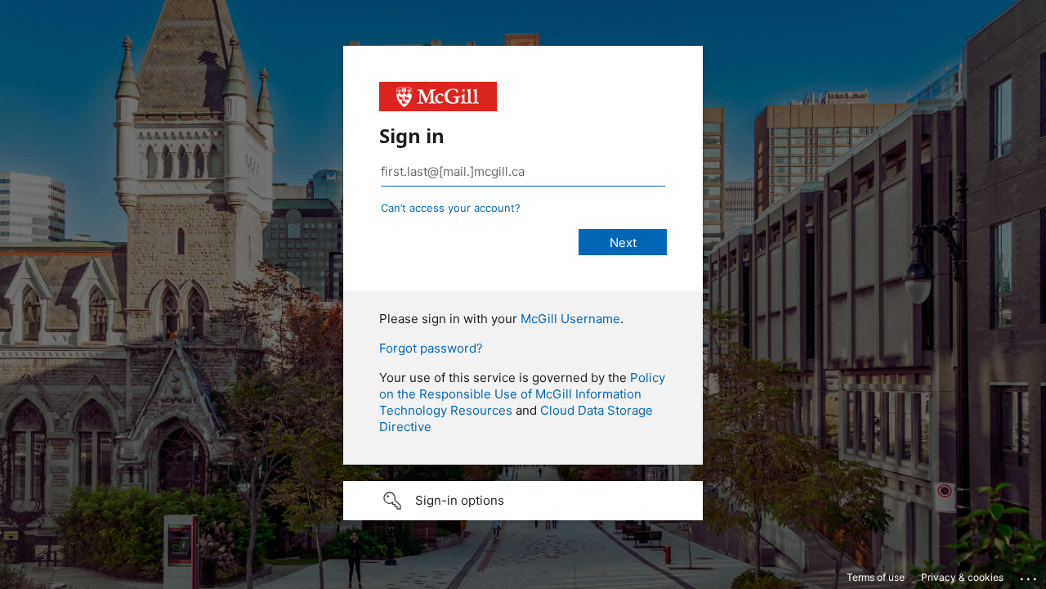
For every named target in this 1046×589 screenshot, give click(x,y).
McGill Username (570, 318)
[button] (523, 500)
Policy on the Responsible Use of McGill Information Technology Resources (522, 394)
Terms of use (876, 577)
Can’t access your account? (451, 207)
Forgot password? (431, 348)
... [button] (1029, 575)
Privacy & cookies (962, 577)
